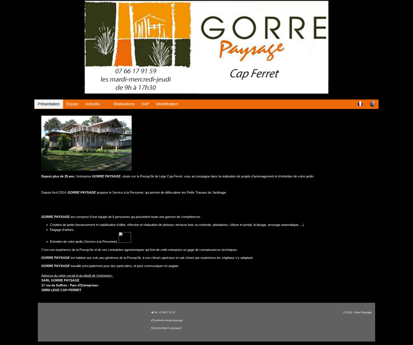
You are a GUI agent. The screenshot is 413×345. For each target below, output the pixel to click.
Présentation (49, 104)
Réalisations (124, 104)
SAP (145, 104)
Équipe (72, 104)
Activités (92, 104)
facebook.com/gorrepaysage (168, 320)
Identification (167, 104)
